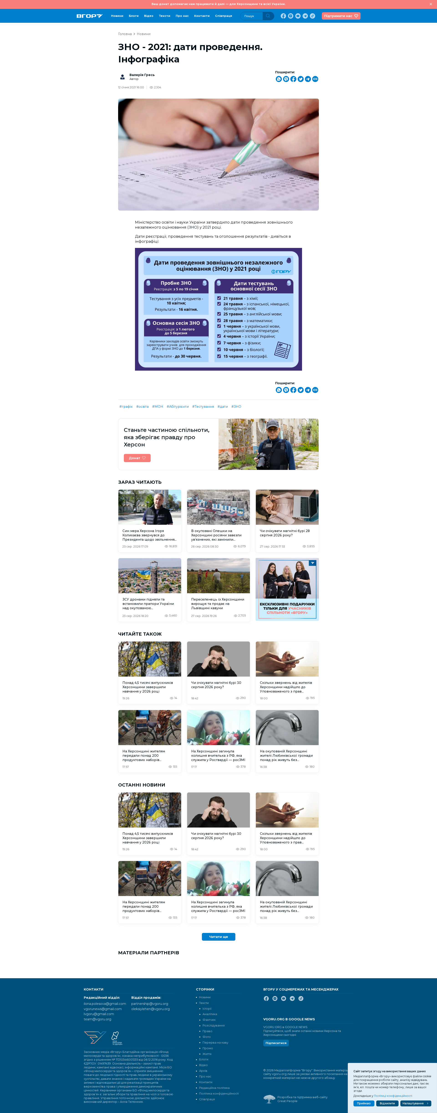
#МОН (157, 407)
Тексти (164, 16)
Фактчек (209, 1019)
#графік (126, 407)
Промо (208, 1048)
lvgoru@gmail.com (99, 1014)
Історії (207, 1008)
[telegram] (304, 16)
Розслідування (214, 1025)
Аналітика (210, 1014)
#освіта (142, 407)
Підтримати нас (338, 16)
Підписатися (276, 1043)
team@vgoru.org (97, 1019)
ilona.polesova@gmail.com (105, 1004)
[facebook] (283, 16)
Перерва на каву (215, 1042)
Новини (117, 16)
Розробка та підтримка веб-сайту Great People (302, 1099)
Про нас (182, 16)
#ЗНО (236, 407)
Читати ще (218, 937)
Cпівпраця (223, 16)
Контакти (202, 16)
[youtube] (297, 16)
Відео (148, 16)
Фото (207, 1037)
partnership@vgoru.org (149, 1004)
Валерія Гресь (142, 75)
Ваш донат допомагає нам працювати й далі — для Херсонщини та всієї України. (218, 4)
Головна (125, 34)
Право (207, 1031)
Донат (134, 458)
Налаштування (413, 1103)
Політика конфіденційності (219, 1093)
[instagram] (290, 16)
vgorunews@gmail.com (103, 1009)
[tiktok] (312, 16)
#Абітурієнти (178, 407)
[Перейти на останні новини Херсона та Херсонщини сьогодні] (90, 16)
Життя (207, 1054)
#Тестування (203, 407)
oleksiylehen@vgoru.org (150, 1009)
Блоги (134, 16)
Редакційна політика (214, 1088)
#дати (223, 407)
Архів (203, 1070)
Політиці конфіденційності (393, 1096)
